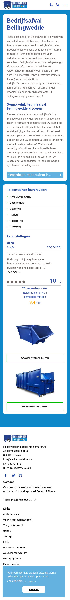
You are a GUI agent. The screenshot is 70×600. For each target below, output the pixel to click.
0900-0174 (30, 499)
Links (6, 542)
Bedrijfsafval (17, 202)
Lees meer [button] (30, 581)
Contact (7, 531)
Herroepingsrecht (12, 558)
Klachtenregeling (11, 564)
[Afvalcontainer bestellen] (35, 334)
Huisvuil (14, 214)
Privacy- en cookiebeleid (15, 547)
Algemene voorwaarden (15, 553)
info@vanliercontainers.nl (18, 459)
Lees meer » (13, 272)
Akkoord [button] (34, 589)
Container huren (11, 514)
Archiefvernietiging (20, 196)
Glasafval (15, 208)
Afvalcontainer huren (35, 358)
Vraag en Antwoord (13, 525)
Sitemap (7, 536)
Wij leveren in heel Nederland (17, 519)
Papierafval (16, 220)
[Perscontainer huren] (35, 382)
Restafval (15, 226)
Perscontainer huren (35, 406)
